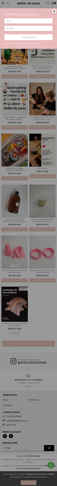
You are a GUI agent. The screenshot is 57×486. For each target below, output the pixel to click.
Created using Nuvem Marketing (28, 46)
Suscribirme (28, 37)
